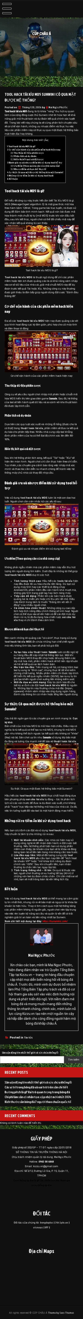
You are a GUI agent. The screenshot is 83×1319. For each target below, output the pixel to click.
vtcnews (38, 1227)
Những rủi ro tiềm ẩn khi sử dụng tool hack (30, 175)
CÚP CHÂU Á (41, 33)
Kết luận (12, 178)
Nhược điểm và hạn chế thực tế (28, 169)
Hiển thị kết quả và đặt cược (27, 159)
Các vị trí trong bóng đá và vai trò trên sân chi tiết (36, 1087)
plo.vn (64, 1222)
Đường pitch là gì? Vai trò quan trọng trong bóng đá (37, 1092)
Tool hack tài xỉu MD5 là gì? (21, 146)
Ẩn (46, 140)
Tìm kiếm (73, 1059)
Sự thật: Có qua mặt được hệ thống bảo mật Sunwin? (35, 172)
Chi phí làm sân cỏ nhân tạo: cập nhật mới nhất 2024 (38, 1097)
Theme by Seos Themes (61, 1312)
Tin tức (28, 1037)
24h (57, 1222)
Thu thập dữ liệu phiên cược (27, 152)
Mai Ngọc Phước (57, 107)
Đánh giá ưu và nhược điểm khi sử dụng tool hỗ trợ (34, 162)
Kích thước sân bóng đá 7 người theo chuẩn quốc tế (38, 1101)
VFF (46, 1227)
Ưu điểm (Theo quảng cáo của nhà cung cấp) (35, 165)
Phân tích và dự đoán (23, 156)
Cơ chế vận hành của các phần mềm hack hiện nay (33, 149)
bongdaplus (46, 1222)
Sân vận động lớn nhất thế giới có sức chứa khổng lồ (30, 1052)
